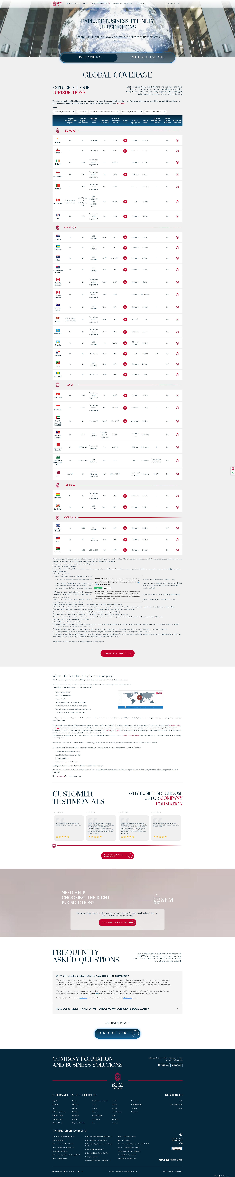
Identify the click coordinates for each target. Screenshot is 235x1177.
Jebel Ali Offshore (124, 1140)
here (97, 993)
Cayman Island (57, 1123)
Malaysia (95, 1112)
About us (128, 3)
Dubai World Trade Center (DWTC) (96, 1153)
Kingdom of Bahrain (78, 1123)
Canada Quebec (58, 1115)
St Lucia (94, 1108)
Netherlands (96, 1119)
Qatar (94, 1104)
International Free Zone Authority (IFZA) (98, 1160)
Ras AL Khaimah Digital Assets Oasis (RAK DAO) (133, 1144)
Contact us (140, 3)
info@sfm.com (58, 1171)
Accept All (98, 588)
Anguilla (55, 1101)
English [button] (170, 4)
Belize (178, 725)
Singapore (115, 1123)
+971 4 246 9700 (71, 1171)
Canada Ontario (58, 1119)
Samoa (114, 1115)
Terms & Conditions (167, 1171)
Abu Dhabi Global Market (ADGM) (63, 1137)
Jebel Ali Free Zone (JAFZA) (126, 1137)
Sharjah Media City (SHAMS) (127, 1155)
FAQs (180, 1101)
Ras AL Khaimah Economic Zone (128, 1148)
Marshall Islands (97, 1115)
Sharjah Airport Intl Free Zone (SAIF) (129, 1151)
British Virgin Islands (59, 1112)
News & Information (176, 1104)
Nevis (94, 1123)
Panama (114, 1104)
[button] (221, 1175)
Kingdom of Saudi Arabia (100, 1101)
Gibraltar (75, 1112)
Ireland (74, 1119)
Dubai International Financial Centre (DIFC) (66, 1155)
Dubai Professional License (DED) (96, 1140)
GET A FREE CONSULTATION (114, 922)
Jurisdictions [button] (71, 3)
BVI (58, 728)
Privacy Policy (178, 1171)
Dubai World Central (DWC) (94, 1149)
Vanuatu (134, 1108)
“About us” (127, 998)
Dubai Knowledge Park (60, 1159)
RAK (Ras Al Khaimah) (131, 735)
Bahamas (55, 1104)
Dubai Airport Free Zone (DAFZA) (63, 1144)
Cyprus (117, 730)
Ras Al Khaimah (117, 1112)
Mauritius (115, 1101)
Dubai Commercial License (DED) (63, 1148)
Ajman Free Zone (58, 1140)
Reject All (107, 588)
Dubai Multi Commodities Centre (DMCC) (98, 1137)
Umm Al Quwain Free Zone (127, 1159)
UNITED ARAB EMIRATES (147, 57)
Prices (85, 3)
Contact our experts (114, 653)
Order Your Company (100, 4)
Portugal (114, 1108)
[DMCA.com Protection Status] (167, 1148)
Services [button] (115, 3)
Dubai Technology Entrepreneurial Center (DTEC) (98, 1145)
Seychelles (171, 725)
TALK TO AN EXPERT (113, 1033)
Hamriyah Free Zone (91, 1157)
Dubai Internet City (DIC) (60, 1151)
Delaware (75, 1104)
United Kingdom (136, 1104)
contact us (121, 103)
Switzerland (135, 1101)
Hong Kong (108, 730)
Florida (74, 1108)
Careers (179, 1108)
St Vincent (134, 1112)
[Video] (125, 140)
